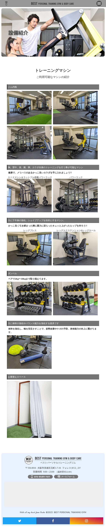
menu (99, 3)
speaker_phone (6, 3)
